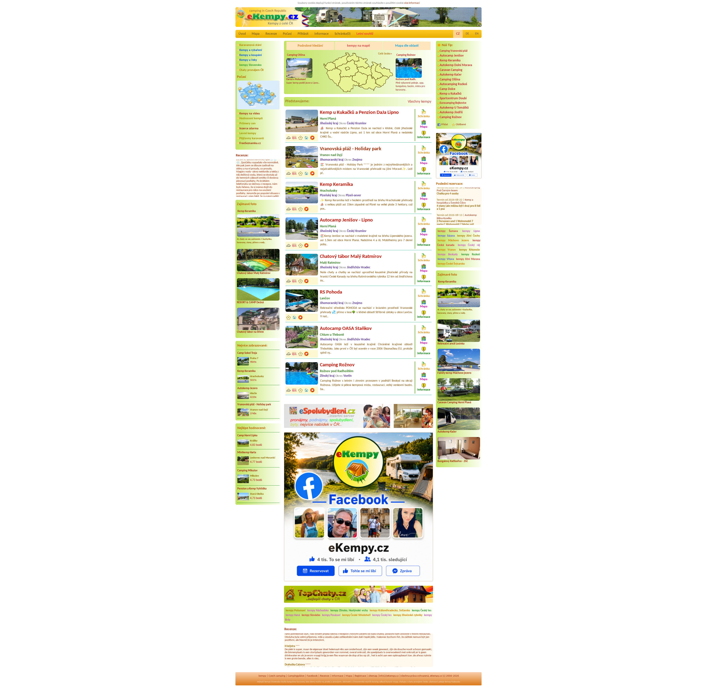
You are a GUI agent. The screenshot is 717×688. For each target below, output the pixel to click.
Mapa (256, 34)
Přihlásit (303, 34)
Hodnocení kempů (251, 118)
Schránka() (342, 34)
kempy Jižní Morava (468, 259)
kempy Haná (293, 615)
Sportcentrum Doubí (453, 98)
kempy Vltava (446, 259)
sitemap (372, 676)
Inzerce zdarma (248, 128)
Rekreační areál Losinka (450, 343)
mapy (395, 682)
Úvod (242, 34)
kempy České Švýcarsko (451, 264)
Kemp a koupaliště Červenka (455, 224)
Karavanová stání (250, 45)
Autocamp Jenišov (452, 55)
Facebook (312, 676)
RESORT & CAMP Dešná (250, 302)
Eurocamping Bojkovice (453, 103)
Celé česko (384, 53)
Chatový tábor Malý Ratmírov (253, 273)
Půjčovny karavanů (251, 138)
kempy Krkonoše (469, 250)
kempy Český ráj (469, 245)
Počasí (287, 34)
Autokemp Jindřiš (451, 112)
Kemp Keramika (247, 211)
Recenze (271, 34)
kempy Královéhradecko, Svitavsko (390, 610)
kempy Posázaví (331, 615)
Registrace (360, 676)
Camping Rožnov (451, 117)
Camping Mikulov (247, 470)
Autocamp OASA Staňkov (346, 328)
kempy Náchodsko (318, 610)
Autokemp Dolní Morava (456, 65)
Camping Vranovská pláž (454, 51)
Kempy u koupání (250, 55)
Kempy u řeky (248, 60)
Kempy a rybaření (250, 50)
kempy (262, 676)
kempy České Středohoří (356, 615)
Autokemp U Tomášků (454, 107)
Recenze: (242, 155)
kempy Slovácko (311, 615)
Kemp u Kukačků (450, 93)
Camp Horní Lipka (247, 435)
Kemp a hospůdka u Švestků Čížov (455, 190)
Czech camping (277, 676)
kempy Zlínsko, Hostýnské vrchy (349, 610)
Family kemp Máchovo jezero (454, 373)
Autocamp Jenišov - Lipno (346, 220)
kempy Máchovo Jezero (453, 240)
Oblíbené (461, 124)
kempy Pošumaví (295, 610)
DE (467, 33)
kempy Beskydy (448, 254)
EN (477, 33)
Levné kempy (247, 133)
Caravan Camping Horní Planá (454, 402)
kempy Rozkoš (470, 254)
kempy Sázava (446, 236)
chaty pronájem (415, 682)
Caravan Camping (451, 70)
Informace (321, 34)
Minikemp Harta (246, 452)
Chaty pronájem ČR (251, 70)
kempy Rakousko (452, 682)
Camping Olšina (450, 79)
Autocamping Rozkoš (453, 84)
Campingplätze (296, 676)
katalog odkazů (379, 682)
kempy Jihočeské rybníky (407, 615)
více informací (412, 3)
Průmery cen (247, 123)
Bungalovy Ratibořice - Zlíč (452, 461)
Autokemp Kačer (451, 74)
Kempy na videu (249, 113)
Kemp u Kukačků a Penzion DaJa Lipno (359, 112)
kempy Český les (421, 610)
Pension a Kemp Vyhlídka (251, 488)
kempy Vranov (447, 250)
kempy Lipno (471, 231)
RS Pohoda (331, 292)
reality (318, 682)
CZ (458, 34)
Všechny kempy (419, 102)
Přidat (444, 124)
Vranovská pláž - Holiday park (254, 404)
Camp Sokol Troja (247, 353)
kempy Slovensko (250, 65)
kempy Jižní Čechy (468, 236)
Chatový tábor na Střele (250, 332)
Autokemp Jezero (247, 388)
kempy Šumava (448, 231)
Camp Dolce (447, 89)
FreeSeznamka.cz (250, 143)
